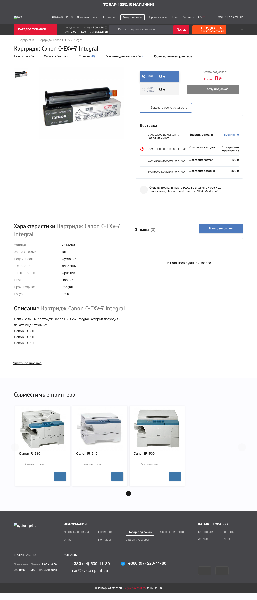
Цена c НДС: (151, 89)
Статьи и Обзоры (137, 540)
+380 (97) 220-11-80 (147, 563)
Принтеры (227, 532)
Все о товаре (24, 56)
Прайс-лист (110, 17)
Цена (150, 76)
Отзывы (87, 56)
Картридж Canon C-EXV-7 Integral (61, 40)
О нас (176, 17)
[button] (128, 493)
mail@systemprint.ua (89, 571)
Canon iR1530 (144, 453)
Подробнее (60, 476)
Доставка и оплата (88, 17)
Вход (220, 17)
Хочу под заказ (217, 89)
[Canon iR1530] (157, 429)
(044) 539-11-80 (62, 17)
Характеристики (56, 56)
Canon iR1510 (86, 453)
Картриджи (26, 40)
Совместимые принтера (173, 56)
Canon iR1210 (29, 453)
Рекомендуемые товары (124, 56)
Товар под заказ (132, 17)
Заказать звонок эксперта (169, 107)
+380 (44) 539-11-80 (91, 564)
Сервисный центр (158, 17)
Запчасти (204, 539)
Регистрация (235, 17)
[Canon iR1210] (43, 429)
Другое (225, 539)
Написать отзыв (221, 228)
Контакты (188, 17)
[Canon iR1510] (100, 429)
